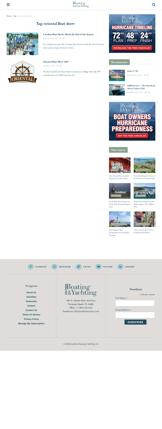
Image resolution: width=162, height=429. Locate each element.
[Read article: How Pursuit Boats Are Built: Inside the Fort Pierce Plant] (120, 165)
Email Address (123, 309)
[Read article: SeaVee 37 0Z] (117, 75)
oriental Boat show (25, 16)
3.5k (148, 92)
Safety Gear (142, 224)
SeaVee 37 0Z (132, 71)
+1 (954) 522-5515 (84, 307)
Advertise (31, 296)
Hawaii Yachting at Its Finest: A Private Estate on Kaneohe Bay (144, 177)
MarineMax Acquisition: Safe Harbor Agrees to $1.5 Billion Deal (144, 204)
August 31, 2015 (135, 75)
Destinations (119, 224)
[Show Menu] (8, 5)
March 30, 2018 (50, 38)
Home (9, 16)
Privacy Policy (31, 318)
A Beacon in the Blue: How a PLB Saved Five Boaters (143, 231)
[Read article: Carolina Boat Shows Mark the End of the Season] (22, 43)
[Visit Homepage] (81, 5)
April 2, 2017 (49, 66)
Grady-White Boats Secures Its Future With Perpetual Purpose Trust (120, 204)
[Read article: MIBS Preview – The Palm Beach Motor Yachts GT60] (117, 90)
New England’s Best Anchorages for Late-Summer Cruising (119, 233)
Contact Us (31, 310)
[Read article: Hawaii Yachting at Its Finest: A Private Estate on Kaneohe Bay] (144, 165)
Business (116, 196)
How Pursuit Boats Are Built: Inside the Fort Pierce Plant (119, 177)
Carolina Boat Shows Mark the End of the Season (68, 34)
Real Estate (142, 170)
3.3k (62, 38)
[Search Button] (153, 5)
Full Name (121, 298)
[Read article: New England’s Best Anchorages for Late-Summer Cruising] (120, 219)
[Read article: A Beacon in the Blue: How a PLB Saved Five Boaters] (144, 219)
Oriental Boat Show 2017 (56, 61)
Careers (31, 305)
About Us (31, 292)
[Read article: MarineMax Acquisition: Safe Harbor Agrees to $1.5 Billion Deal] (144, 191)
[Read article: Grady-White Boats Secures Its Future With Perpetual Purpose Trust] (120, 191)
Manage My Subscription (31, 323)
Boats (115, 170)
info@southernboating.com (86, 311)
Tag (15, 16)
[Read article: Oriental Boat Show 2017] (22, 71)
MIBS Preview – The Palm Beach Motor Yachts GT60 (141, 87)
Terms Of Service (31, 314)
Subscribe (31, 301)
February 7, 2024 (136, 92)
